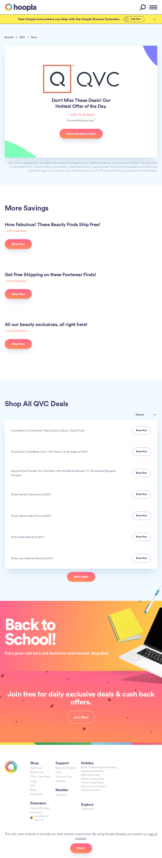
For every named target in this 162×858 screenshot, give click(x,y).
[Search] (143, 7)
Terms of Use (64, 776)
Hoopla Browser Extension (40, 810)
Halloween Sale (90, 790)
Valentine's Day (90, 774)
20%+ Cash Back (40, 776)
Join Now (81, 717)
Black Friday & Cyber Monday (98, 767)
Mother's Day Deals (93, 778)
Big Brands (36, 772)
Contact (60, 781)
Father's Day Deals (92, 782)
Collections (88, 809)
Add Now (135, 19)
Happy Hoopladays (92, 771)
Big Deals (36, 768)
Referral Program (66, 768)
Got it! (81, 848)
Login (33, 781)
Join (32, 785)
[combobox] (148, 415)
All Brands (36, 794)
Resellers (61, 795)
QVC (22, 37)
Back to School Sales (93, 786)
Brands (9, 37)
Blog (33, 790)
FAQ (58, 772)
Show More (81, 577)
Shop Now (100, 653)
